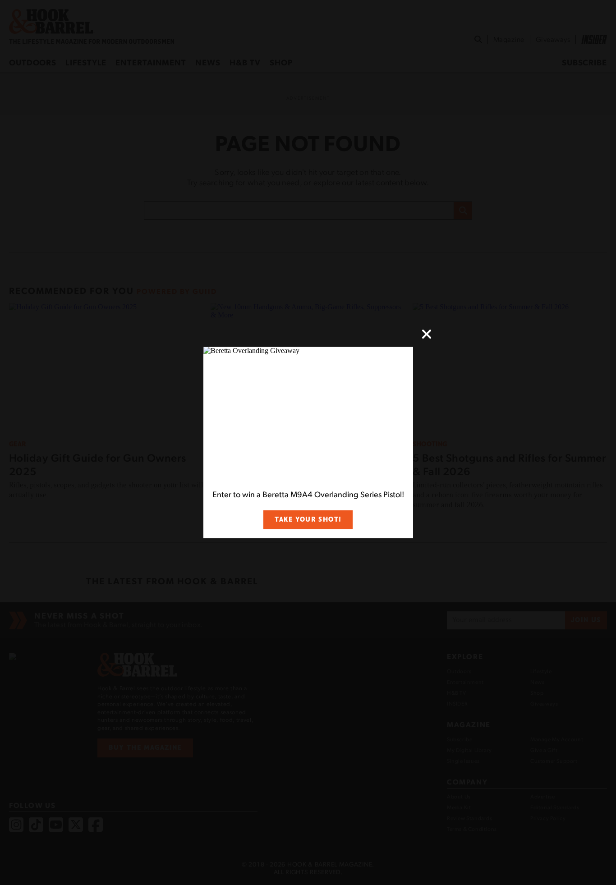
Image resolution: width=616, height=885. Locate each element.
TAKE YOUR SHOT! (308, 519)
